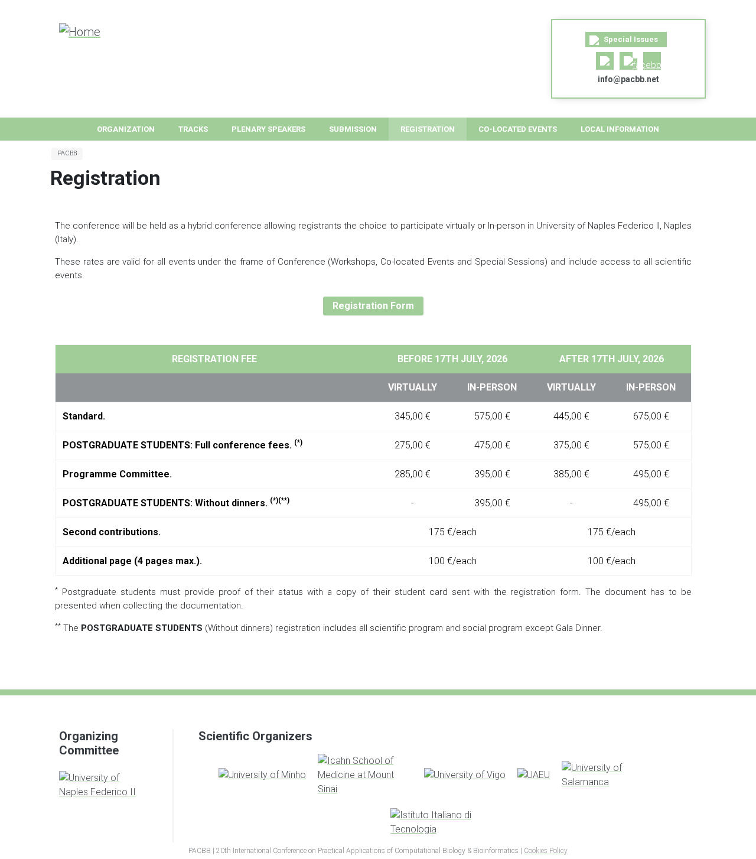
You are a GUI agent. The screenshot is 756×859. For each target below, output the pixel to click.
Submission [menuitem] (353, 129)
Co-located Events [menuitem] (517, 129)
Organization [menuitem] (126, 129)
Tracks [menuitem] (193, 129)
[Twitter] (628, 60)
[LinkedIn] (605, 60)
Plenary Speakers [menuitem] (268, 129)
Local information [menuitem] (620, 129)
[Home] (89, 31)
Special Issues (630, 39)
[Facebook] (652, 60)
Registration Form (373, 305)
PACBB (67, 153)
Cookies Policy (546, 851)
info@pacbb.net (628, 79)
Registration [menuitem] (427, 129)
